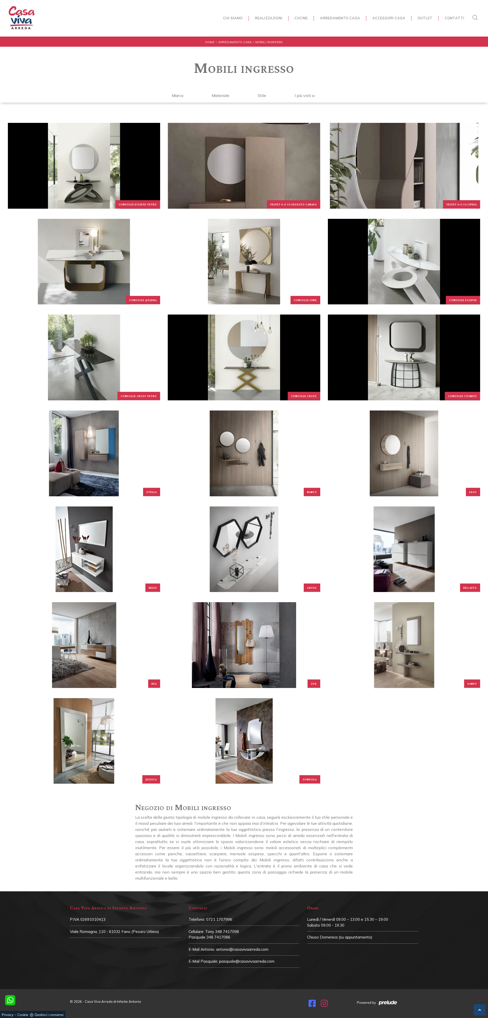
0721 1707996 (219, 919)
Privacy (7, 1015)
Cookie (22, 1015)
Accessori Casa (388, 18)
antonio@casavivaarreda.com (242, 949)
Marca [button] (177, 95)
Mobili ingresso (269, 42)
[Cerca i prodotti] (476, 17)
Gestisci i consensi (49, 1015)
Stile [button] (262, 95)
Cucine (301, 18)
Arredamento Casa (340, 18)
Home (210, 42)
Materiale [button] (220, 95)
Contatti (454, 18)
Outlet (425, 18)
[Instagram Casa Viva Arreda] (324, 1004)
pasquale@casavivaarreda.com (246, 961)
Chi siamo (233, 18)
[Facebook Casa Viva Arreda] (312, 1004)
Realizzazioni (268, 18)
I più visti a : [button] (305, 95)
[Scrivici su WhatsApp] (10, 1000)
